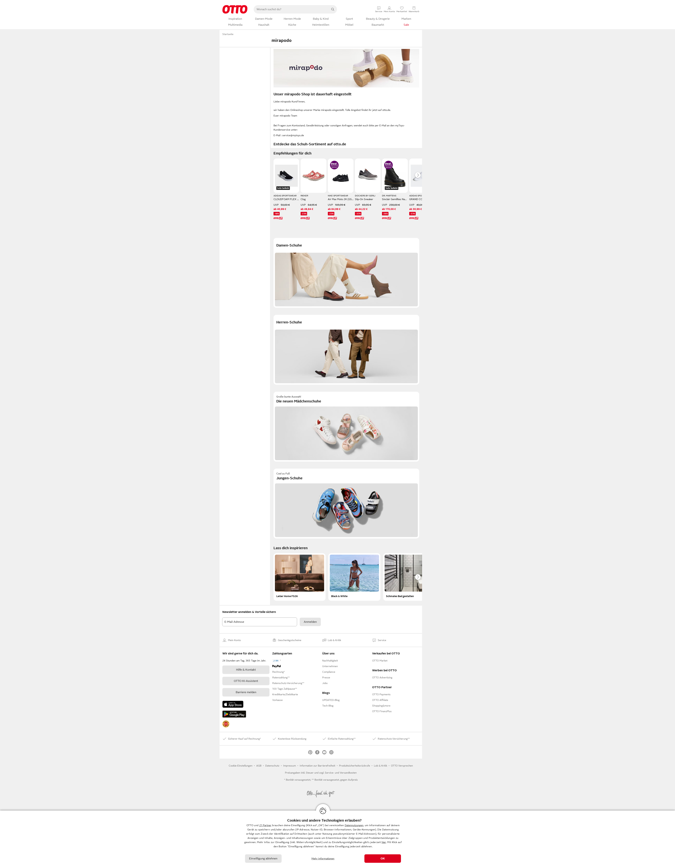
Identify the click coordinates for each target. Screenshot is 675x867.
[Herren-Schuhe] (346, 350)
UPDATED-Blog (331, 700)
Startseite (227, 34)
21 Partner (265, 825)
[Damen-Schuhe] (346, 273)
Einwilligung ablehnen (263, 858)
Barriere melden (246, 692)
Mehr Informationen (323, 858)
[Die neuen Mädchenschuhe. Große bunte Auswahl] (346, 427)
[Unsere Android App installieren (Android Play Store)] (234, 714)
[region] (337, 839)
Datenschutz (272, 765)
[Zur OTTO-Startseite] (235, 9)
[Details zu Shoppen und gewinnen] (334, 165)
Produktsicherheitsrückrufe (354, 765)
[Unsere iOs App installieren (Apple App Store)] (232, 704)
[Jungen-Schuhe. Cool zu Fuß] (346, 503)
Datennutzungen (354, 825)
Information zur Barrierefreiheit (317, 765)
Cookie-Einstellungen (240, 765)
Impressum (289, 765)
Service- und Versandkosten (341, 772)
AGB (258, 765)
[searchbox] (291, 9)
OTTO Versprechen (402, 765)
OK (383, 858)
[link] (225, 723)
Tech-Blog (327, 705)
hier (384, 842)
